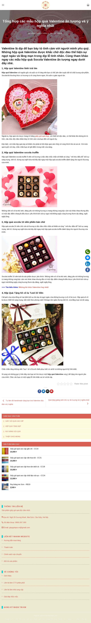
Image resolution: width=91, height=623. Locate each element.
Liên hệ (83, 619)
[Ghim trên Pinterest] (51, 391)
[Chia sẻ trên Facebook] (39, 391)
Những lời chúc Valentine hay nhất (34, 287)
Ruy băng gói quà (13, 431)
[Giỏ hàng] (88, 5)
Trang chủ (9, 619)
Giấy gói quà (20, 619)
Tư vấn (76, 619)
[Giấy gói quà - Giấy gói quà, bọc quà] (45, 5)
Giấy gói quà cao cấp (14, 421)
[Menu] (3, 5)
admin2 (59, 33)
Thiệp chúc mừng (12, 436)
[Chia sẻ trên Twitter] (43, 391)
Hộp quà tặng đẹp (13, 426)
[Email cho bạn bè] (47, 391)
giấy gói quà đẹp (42, 136)
